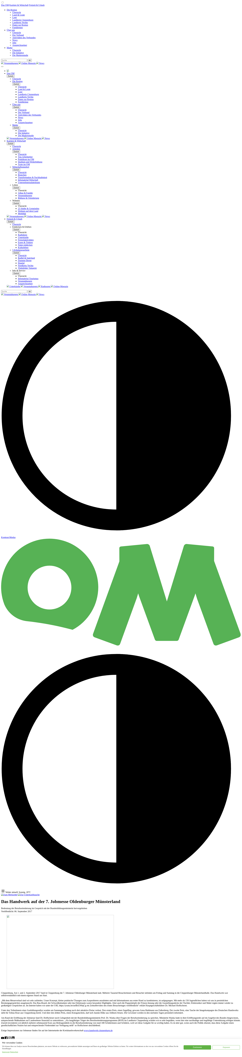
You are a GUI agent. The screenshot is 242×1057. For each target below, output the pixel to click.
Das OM (5, 5)
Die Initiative (18, 53)
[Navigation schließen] (2, 66)
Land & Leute (18, 15)
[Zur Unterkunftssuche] (29, 895)
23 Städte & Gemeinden (28, 208)
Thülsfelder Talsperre (27, 268)
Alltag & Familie (25, 193)
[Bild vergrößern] (60, 988)
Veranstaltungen (11, 63)
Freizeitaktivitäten (26, 240)
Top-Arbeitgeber (25, 157)
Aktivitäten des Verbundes (24, 37)
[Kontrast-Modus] (121, 888)
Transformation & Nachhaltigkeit (32, 177)
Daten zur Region (20, 25)
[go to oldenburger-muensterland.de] (8, 71)
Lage (14, 17)
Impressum (6, 1052)
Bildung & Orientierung (28, 198)
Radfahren (22, 235)
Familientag (17, 27)
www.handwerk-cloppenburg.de (98, 1030)
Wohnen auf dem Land (28, 211)
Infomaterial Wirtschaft (28, 180)
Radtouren (45, 286)
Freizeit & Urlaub (37, 5)
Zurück (10, 76)
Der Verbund (18, 35)
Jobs (14, 42)
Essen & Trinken (25, 242)
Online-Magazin (34, 216)
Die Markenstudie (20, 55)
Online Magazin (28, 63)
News (15, 40)
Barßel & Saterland (26, 258)
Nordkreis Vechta (25, 265)
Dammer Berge (25, 260)
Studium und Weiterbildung (30, 162)
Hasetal (21, 263)
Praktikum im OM (26, 159)
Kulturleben (23, 247)
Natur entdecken (25, 245)
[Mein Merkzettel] (9, 895)
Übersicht (16, 12)
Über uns (11, 30)
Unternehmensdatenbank (29, 182)
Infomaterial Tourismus (28, 278)
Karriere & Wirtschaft (18, 5)
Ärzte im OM (24, 164)
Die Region (12, 10)
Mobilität (22, 213)
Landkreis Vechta (20, 22)
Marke (9, 48)
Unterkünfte (23, 237)
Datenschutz (14, 1052)
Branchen (22, 175)
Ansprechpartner (19, 45)
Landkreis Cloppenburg (22, 20)
